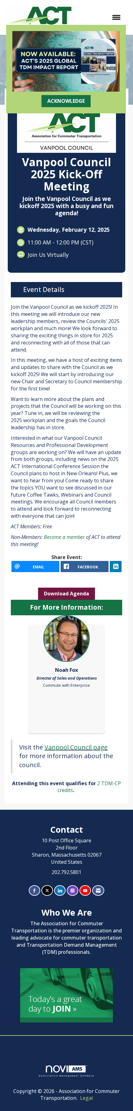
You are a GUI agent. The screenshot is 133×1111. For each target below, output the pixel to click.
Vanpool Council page (76, 747)
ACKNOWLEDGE (66, 101)
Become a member (65, 537)
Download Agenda (66, 593)
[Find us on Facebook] (34, 890)
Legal (86, 1098)
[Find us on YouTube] (85, 890)
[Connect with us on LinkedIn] (60, 890)
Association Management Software (66, 1075)
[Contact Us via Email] (98, 890)
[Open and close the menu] (100, 17)
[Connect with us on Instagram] (72, 890)
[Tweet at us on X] (47, 890)
